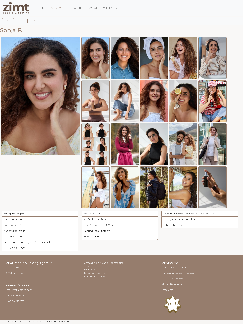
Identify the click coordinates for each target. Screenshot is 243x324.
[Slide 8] (154, 101)
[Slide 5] (212, 58)
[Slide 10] (212, 101)
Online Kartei (58, 8)
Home (42, 8)
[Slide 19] (183, 187)
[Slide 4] (183, 58)
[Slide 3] (154, 58)
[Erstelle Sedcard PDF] (22, 20)
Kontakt (92, 8)
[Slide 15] (212, 144)
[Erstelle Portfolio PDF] (34, 20)
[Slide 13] (154, 144)
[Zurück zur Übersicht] (8, 20)
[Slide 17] (125, 187)
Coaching (77, 8)
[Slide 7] (125, 101)
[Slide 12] (125, 144)
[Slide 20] (212, 187)
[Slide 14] (183, 144)
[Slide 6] (95, 101)
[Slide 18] (154, 187)
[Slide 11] (95, 144)
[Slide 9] (183, 101)
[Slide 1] (95, 58)
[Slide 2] (125, 58)
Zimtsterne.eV (110, 8)
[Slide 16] (95, 187)
